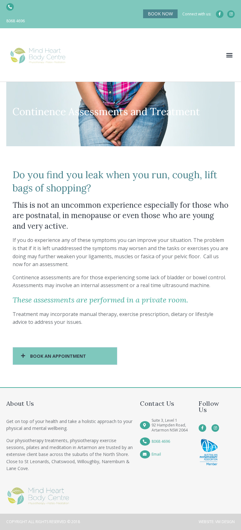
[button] (229, 55)
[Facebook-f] (219, 14)
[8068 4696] (10, 7)
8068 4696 (15, 21)
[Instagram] (231, 14)
